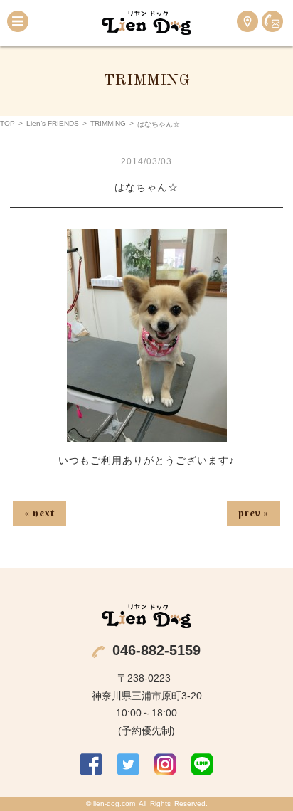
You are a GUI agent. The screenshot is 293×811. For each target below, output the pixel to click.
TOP (7, 123)
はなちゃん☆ (146, 187)
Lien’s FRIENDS (52, 123)
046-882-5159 (156, 650)
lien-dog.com (114, 803)
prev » (253, 513)
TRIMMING (108, 123)
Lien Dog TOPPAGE (146, 23)
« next (39, 513)
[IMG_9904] (147, 433)
